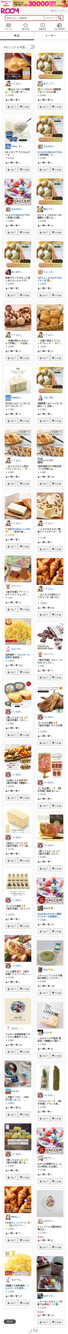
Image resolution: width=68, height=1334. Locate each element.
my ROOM (59, 26)
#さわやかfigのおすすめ (17, 215)
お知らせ (42, 26)
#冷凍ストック (12, 1222)
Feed (8, 26)
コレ (12, 107)
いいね (26, 107)
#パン (24, 1222)
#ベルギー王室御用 (47, 916)
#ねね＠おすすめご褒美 (49, 914)
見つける (25, 26)
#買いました (14, 1099)
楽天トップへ (58, 10)
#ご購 (55, 1304)
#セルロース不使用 (17, 1287)
